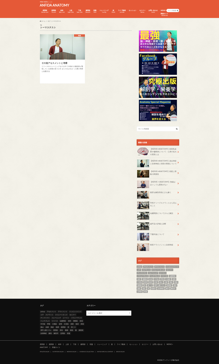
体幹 (62, 11)
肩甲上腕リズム (159, 285)
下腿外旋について (157, 234)
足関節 (139, 291)
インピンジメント (172, 267)
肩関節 (44, 11)
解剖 (167, 288)
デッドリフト (142, 273)
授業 (145, 282)
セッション (132, 10)
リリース (164, 276)
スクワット (146, 270)
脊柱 (175, 285)
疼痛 (155, 282)
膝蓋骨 (153, 288)
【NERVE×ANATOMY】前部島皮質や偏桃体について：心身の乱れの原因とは (163, 151)
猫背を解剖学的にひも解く (160, 192)
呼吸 (162, 279)
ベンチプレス (154, 276)
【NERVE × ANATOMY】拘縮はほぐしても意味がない (162, 183)
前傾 (150, 279)
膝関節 (87, 11)
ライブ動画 (122, 11)
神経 (170, 282)
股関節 (53, 11)
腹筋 (143, 288)
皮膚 (165, 282)
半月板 (156, 279)
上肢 (71, 11)
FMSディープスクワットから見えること (163, 204)
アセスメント (148, 267)
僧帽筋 (144, 279)
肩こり (150, 285)
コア (138, 270)
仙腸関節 (172, 276)
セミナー (142, 11)
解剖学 (173, 288)
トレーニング (104, 11)
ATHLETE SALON (44, 351)
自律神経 (161, 288)
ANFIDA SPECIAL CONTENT (105, 351)
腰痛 (138, 288)
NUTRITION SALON (58, 351)
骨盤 (94, 11)
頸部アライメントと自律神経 (161, 245)
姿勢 (174, 279)
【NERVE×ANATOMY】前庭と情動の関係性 (163, 172)
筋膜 (176, 282)
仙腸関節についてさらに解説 (161, 213)
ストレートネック (158, 270)
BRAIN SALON (120, 351)
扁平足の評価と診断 (158, 224)
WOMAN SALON (71, 351)
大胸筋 (168, 279)
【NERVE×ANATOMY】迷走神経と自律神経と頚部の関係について (163, 162)
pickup (139, 267)
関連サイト (164, 14)
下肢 (79, 11)
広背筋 (139, 282)
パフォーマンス (142, 276)
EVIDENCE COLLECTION (87, 351)
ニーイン (163, 273)
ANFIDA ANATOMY (54, 5)
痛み (160, 282)
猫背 (150, 282)
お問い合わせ (153, 11)
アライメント (159, 267)
